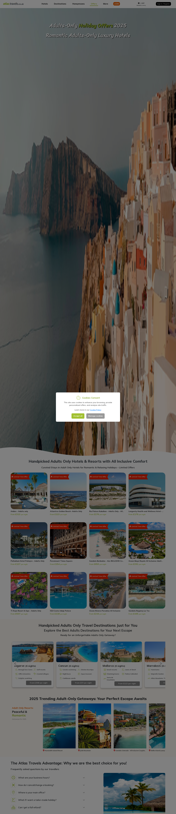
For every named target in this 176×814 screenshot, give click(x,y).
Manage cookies (95, 416)
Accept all (77, 416)
